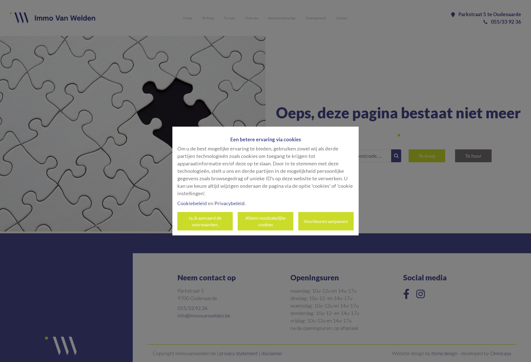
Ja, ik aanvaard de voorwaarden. (205, 221)
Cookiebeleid (192, 203)
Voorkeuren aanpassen (326, 221)
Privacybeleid (229, 203)
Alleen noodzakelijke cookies (265, 221)
